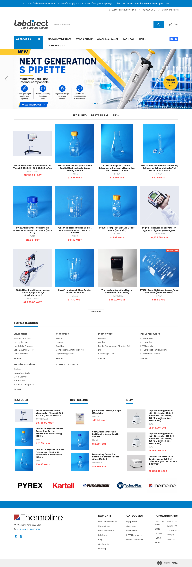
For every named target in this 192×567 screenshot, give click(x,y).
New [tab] (116, 115)
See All (17, 358)
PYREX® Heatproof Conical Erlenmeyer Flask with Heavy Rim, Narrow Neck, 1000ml (117, 168)
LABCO (158, 538)
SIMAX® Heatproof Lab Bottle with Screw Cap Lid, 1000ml (106, 434)
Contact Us (55, 45)
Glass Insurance (107, 39)
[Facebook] (172, 39)
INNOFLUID (172, 521)
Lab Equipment (21, 342)
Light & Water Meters (24, 349)
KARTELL (158, 533)
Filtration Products (22, 338)
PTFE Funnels (146, 346)
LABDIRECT (172, 526)
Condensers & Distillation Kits (70, 349)
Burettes (60, 346)
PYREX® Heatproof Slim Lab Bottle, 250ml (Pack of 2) (117, 229)
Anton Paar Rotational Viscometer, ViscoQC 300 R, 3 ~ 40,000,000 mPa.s (32, 166)
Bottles (59, 342)
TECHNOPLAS (173, 530)
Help (141, 39)
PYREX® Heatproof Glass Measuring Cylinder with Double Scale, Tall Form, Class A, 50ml (159, 168)
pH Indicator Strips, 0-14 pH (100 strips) (106, 412)
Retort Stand (20, 380)
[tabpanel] (96, 79)
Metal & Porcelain (24, 364)
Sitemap (102, 548)
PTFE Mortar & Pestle (150, 353)
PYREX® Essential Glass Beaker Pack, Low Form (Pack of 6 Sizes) (159, 291)
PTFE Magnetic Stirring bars (153, 349)
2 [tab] (94, 103)
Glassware (62, 333)
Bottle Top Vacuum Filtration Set (114, 346)
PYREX (157, 542)
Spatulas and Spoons (24, 384)
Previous (6, 79)
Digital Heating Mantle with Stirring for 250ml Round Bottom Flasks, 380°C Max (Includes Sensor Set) (161, 415)
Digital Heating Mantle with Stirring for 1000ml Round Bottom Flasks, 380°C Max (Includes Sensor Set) (161, 438)
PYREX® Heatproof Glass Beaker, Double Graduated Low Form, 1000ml (75, 230)
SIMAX (157, 529)
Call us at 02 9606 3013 (28, 529)
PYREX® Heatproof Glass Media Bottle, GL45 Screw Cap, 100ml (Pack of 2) (32, 230)
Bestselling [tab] (100, 115)
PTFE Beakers (146, 338)
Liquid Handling (21, 353)
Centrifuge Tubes (107, 353)
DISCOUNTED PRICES (59, 39)
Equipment (20, 333)
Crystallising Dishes (65, 353)
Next (185, 79)
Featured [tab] (80, 115)
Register (175, 9)
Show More (96, 311)
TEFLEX (170, 535)
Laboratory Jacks (22, 373)
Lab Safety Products (23, 346)
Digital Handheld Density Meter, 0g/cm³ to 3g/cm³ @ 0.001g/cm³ (159, 229)
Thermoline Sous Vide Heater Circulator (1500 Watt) (117, 291)
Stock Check (84, 39)
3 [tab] (97, 103)
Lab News (129, 39)
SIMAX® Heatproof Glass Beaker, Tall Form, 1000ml (75, 291)
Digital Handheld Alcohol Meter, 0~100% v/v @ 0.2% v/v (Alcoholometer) (33, 292)
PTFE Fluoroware (150, 333)
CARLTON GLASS (159, 523)
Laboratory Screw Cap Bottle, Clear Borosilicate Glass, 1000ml (105, 457)
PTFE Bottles (146, 342)
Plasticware (105, 333)
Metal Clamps (20, 376)
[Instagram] (176, 39)
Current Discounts (67, 364)
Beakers (60, 338)
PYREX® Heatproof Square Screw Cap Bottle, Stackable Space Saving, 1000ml (75, 168)
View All (171, 539)
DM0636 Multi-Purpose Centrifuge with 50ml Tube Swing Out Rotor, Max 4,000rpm (163, 460)
